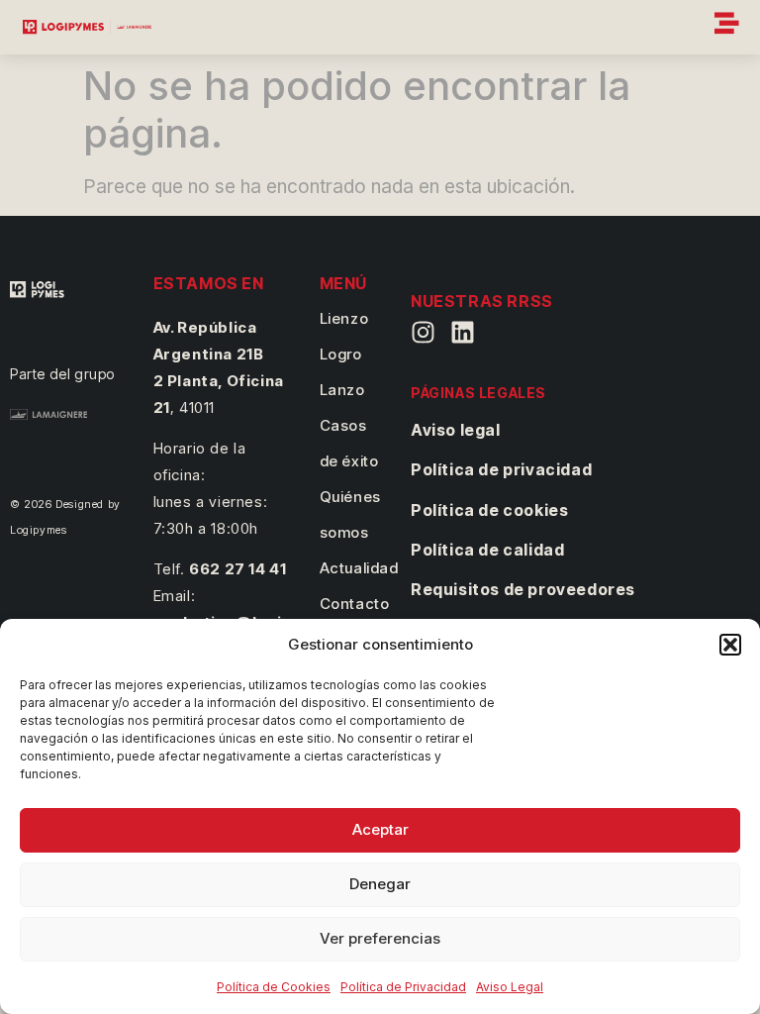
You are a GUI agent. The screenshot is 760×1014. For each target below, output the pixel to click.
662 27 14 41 (237, 568)
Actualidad (359, 567)
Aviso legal (456, 430)
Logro (341, 354)
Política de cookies (489, 510)
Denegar (380, 883)
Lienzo (344, 318)
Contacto (355, 603)
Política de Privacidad (403, 986)
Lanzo (342, 389)
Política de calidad (487, 549)
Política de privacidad (501, 469)
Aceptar (380, 829)
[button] (730, 645)
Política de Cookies (274, 986)
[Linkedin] (462, 332)
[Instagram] (423, 332)
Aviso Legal (509, 986)
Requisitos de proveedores (523, 589)
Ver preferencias (380, 938)
